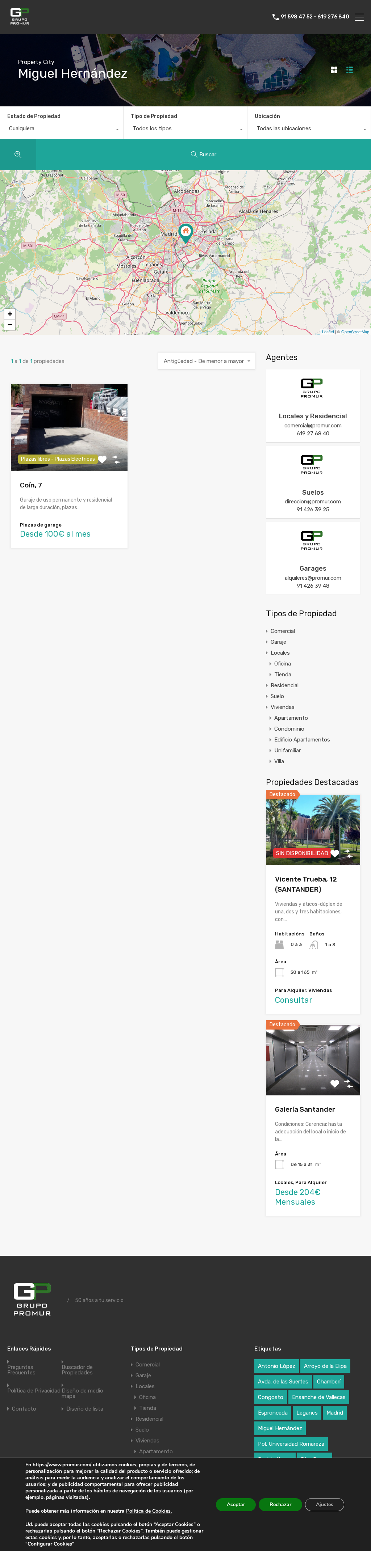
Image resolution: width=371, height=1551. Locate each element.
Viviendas (283, 707)
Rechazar (280, 1504)
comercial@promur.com (313, 425)
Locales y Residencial (313, 416)
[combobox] (61, 130)
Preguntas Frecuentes (21, 1370)
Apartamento (291, 718)
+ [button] (10, 313)
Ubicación (267, 116)
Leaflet (328, 331)
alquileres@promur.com (313, 578)
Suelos (313, 492)
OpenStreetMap (355, 331)
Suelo (277, 696)
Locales (280, 653)
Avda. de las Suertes (283, 1381)
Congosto (270, 1397)
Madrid (334, 1413)
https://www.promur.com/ (62, 1464)
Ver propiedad (313, 1081)
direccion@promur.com (313, 501)
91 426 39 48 (313, 586)
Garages (313, 568)
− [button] (10, 324)
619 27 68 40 (313, 433)
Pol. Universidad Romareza (291, 1444)
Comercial (283, 631)
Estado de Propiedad (34, 116)
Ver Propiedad (69, 454)
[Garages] (313, 551)
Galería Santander (305, 1109)
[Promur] (20, 25)
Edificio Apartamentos (302, 739)
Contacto (24, 1409)
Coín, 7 (31, 485)
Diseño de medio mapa (82, 1393)
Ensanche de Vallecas (319, 1397)
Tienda (282, 674)
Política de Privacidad (34, 1391)
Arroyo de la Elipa (325, 1366)
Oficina (282, 663)
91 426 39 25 (313, 509)
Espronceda (273, 1413)
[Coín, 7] (185, 234)
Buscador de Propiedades (77, 1370)
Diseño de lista (84, 1409)
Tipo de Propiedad (154, 116)
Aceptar (236, 1504)
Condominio (289, 729)
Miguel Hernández (280, 1428)
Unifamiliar (287, 750)
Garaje (278, 642)
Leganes (307, 1413)
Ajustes (324, 1504)
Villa (279, 761)
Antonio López (276, 1366)
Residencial (285, 685)
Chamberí (329, 1381)
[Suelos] (313, 475)
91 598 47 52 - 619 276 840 (315, 17)
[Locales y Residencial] (313, 399)
